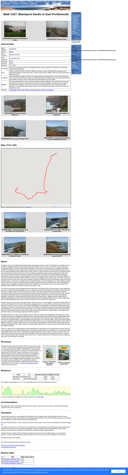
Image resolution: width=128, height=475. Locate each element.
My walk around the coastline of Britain (13, 445)
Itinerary (74, 17)
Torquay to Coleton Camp (12, 459)
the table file (28, 207)
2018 (54, 2)
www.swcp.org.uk (32, 363)
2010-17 (46, 2)
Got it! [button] (118, 471)
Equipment (75, 23)
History (74, 25)
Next (73, 31)
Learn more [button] (44, 472)
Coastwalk (6, 3)
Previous (75, 33)
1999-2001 (13, 2)
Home (4, 2)
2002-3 (22, 2)
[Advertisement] (76, 102)
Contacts (75, 27)
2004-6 (30, 2)
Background (76, 16)
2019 (60, 2)
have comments (54, 206)
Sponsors (75, 22)
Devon (11, 52)
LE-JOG (15, 3)
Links (74, 28)
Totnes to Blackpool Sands (12, 463)
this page (41, 397)
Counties (24, 3)
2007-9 (38, 2)
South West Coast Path (8, 447)
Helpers (74, 20)
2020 (66, 2)
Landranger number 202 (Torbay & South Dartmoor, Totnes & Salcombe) (31, 90)
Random (33, 3)
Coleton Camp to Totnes (11, 461)
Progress (75, 19)
